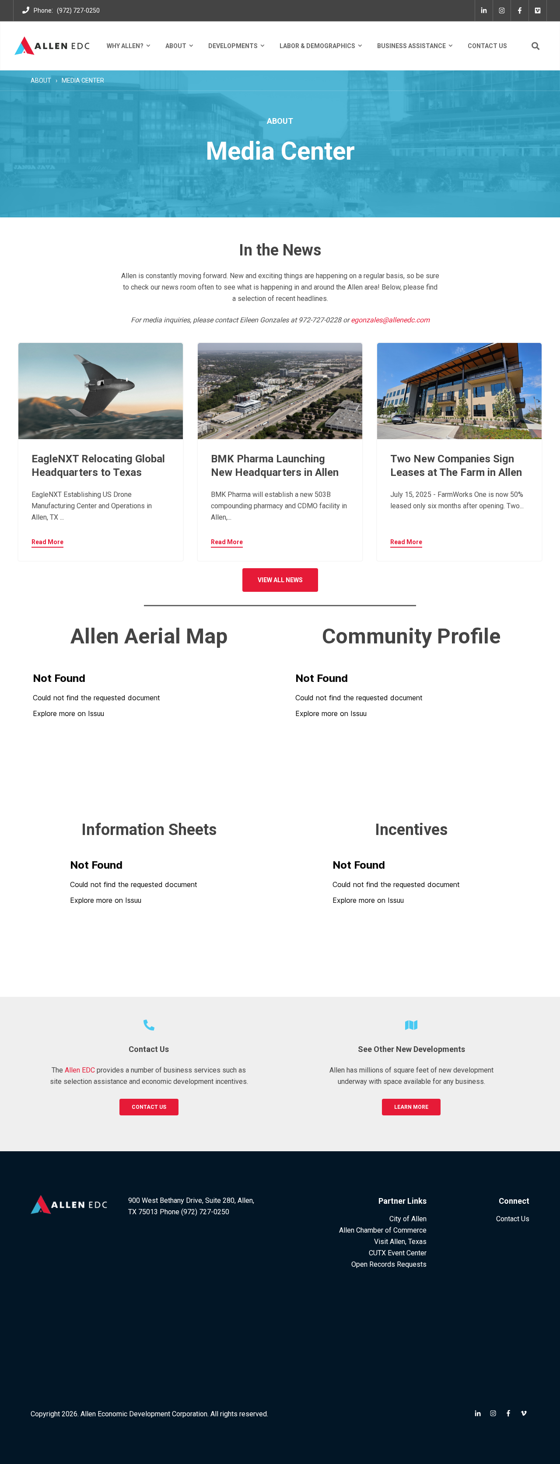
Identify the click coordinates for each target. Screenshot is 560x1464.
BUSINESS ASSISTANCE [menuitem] (411, 45)
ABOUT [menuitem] (175, 45)
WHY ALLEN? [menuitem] (125, 45)
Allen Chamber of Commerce (383, 1230)
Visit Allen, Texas (400, 1241)
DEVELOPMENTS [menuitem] (233, 45)
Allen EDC (80, 1070)
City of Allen (408, 1219)
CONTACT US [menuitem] (487, 45)
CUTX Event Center (398, 1253)
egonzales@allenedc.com (390, 320)
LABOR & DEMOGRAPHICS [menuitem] (317, 45)
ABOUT (41, 80)
